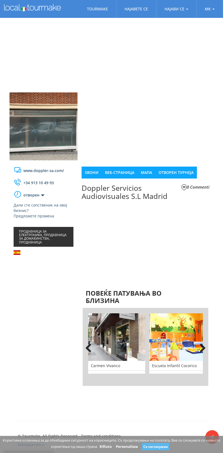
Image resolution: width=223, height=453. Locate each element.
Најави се (174, 8)
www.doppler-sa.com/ (43, 170)
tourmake (97, 8)
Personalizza (127, 446)
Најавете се (136, 8)
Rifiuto (106, 446)
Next (200, 347)
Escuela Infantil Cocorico (174, 365)
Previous (90, 347)
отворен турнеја (176, 172)
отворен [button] (31, 195)
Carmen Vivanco (105, 365)
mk (208, 8)
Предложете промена (34, 215)
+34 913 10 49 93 (38, 182)
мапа (146, 172)
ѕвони (91, 172)
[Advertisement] (43, 291)
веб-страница (119, 172)
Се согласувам (155, 446)
